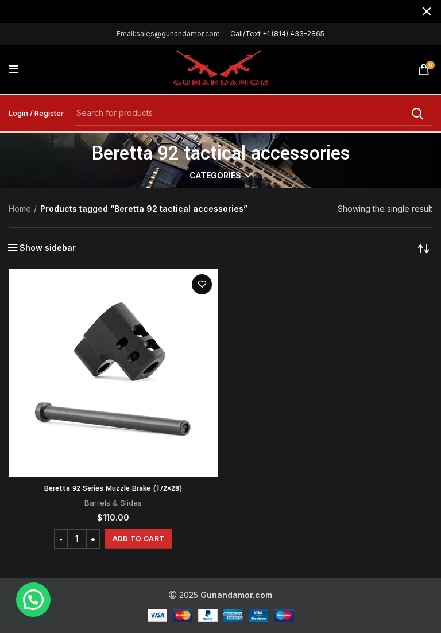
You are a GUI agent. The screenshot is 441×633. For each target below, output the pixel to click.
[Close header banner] (426, 11)
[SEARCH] (417, 114)
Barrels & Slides (113, 502)
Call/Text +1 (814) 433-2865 (277, 33)
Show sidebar (48, 248)
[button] (138, 539)
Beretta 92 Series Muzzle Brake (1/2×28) (113, 488)
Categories (215, 176)
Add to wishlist (202, 284)
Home (20, 208)
